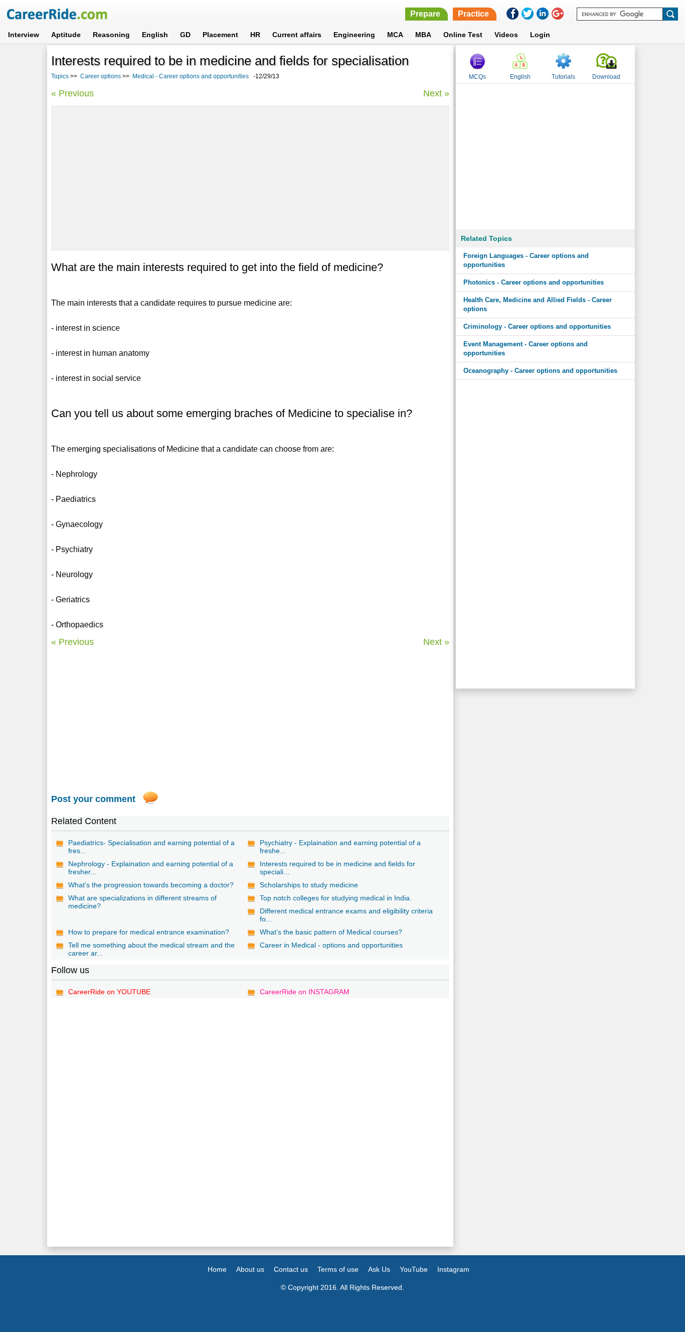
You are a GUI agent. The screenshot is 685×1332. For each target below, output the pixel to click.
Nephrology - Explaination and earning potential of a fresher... (150, 868)
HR (255, 35)
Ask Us (379, 1269)
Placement (220, 35)
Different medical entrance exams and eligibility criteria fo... (346, 915)
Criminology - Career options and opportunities (537, 326)
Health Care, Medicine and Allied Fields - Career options (537, 304)
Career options (100, 76)
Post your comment (93, 799)
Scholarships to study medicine (309, 885)
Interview (23, 35)
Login (540, 35)
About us (250, 1269)
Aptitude (66, 35)
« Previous (72, 93)
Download (606, 76)
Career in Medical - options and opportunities (331, 945)
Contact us (291, 1269)
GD (185, 35)
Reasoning (111, 35)
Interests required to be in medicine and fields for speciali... (337, 868)
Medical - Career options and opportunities (190, 76)
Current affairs (296, 35)
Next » (436, 93)
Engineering (354, 35)
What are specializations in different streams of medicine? (142, 902)
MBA (423, 35)
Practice (473, 14)
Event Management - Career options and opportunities (525, 348)
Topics (60, 76)
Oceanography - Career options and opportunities (540, 370)
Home (217, 1269)
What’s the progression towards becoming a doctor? (151, 885)
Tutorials (563, 76)
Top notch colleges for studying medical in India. (336, 898)
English (155, 35)
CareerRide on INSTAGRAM (305, 992)
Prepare (425, 14)
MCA (395, 35)
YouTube (414, 1269)
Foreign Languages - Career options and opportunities (526, 260)
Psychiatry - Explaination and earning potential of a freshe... (340, 847)
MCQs (477, 76)
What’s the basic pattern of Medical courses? (331, 932)
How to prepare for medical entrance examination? (148, 932)
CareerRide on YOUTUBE (109, 992)
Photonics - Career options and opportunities (533, 282)
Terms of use (338, 1269)
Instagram (453, 1269)
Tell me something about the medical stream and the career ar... (151, 949)
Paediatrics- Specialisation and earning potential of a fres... (151, 847)
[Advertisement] (250, 178)
